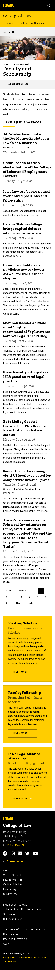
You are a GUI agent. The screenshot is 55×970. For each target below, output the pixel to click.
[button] (48, 5)
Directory (8, 23)
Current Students (13, 875)
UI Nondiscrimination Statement (32, 957)
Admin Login (15, 861)
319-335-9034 (16, 845)
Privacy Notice (9, 957)
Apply (6, 943)
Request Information (15, 939)
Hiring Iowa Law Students (30, 23)
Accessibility (10, 961)
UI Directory (10, 894)
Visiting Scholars (12, 884)
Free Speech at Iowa (15, 904)
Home (5, 64)
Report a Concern (13, 918)
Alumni (7, 870)
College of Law (17, 16)
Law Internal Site (13, 879)
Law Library (9, 889)
